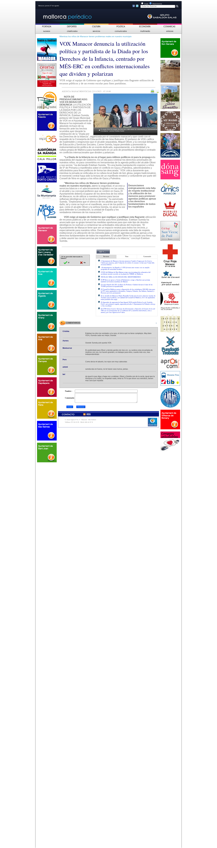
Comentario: (70, 398)
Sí (68, 262)
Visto (126, 256)
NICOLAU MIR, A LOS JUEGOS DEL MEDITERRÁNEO (121, 277)
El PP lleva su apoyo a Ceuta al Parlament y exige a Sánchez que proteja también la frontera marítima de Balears (125, 281)
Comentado (147, 256)
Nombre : (68, 391)
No (84, 262)
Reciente (106, 256)
